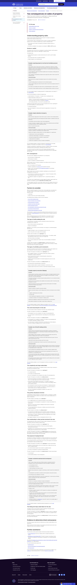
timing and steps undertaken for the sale (35, 210)
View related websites (31, 582)
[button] (42, 20)
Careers (19, 574)
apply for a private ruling (49, 550)
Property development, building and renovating (16, 13)
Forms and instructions (16, 566)
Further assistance (32, 31)
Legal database (31, 92)
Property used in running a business (17, 16)
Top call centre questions (52, 564)
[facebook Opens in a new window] (59, 575)
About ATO (14, 574)
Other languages (53, 574)
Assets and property (41, 10)
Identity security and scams (52, 568)
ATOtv (30, 574)
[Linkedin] (62, 575)
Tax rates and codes (16, 568)
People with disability (34, 564)
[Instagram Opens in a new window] (64, 575)
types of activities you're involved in (34, 200)
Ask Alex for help (68, 584)
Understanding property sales (34, 26)
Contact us (50, 566)
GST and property (31, 547)
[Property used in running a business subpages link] (24, 16)
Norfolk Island (33, 568)
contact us (29, 550)
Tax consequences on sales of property (17, 20)
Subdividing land (31, 544)
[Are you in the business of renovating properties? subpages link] (24, 22)
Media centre (15, 564)
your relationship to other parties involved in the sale (37, 207)
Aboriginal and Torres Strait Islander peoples (38, 566)
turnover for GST (40, 166)
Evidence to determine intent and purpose (36, 29)
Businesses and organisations (32, 10)
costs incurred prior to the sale (33, 202)
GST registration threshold (44, 168)
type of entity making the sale (33, 199)
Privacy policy (25, 574)
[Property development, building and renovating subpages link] (24, 13)
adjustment (40, 499)
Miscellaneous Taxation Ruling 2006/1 (34, 536)
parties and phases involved (33, 205)
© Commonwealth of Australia (22, 582)
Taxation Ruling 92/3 (35, 213)
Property (47, 10)
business (46, 100)
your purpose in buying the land (33, 208)
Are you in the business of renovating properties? (17, 23)
